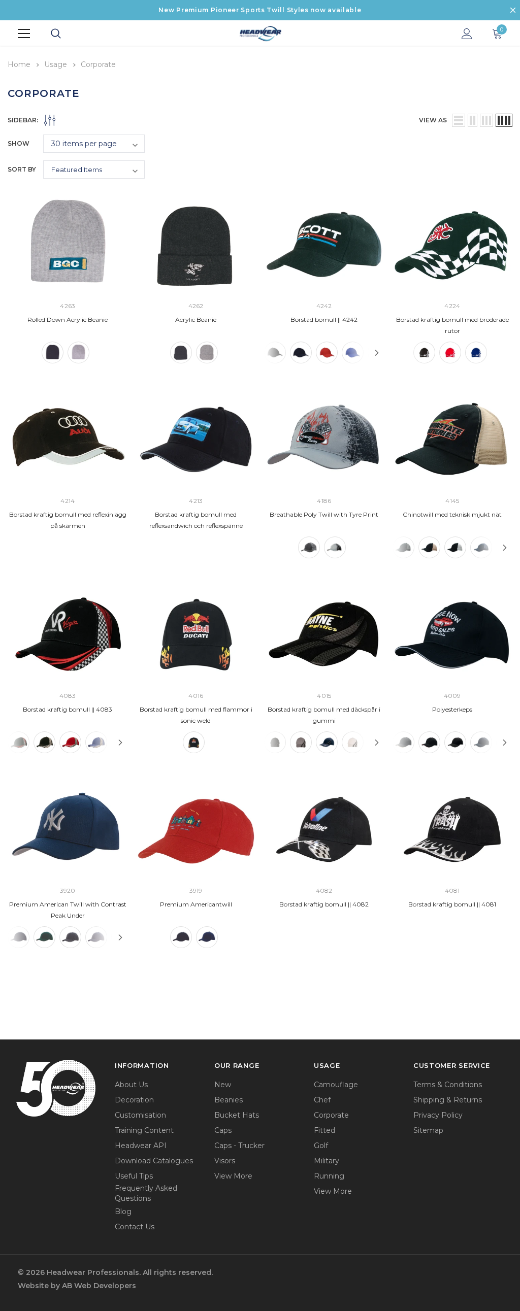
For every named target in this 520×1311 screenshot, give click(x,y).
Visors (224, 1160)
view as (433, 120)
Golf (321, 1145)
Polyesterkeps (452, 709)
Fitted (324, 1130)
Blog (123, 1211)
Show (18, 143)
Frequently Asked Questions (146, 1193)
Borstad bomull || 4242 (324, 319)
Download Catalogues (154, 1160)
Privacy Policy (438, 1115)
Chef (322, 1099)
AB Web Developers (99, 1285)
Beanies (228, 1099)
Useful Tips (134, 1176)
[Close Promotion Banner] (512, 10)
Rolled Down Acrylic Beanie (67, 319)
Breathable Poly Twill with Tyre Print (324, 514)
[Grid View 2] (472, 120)
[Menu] (24, 33)
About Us (131, 1084)
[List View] (458, 120)
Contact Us (134, 1226)
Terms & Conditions (447, 1084)
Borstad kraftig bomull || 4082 (324, 904)
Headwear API (141, 1145)
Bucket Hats (236, 1115)
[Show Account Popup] (467, 33)
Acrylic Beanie (195, 319)
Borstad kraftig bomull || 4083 (67, 709)
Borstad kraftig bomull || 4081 (452, 904)
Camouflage (336, 1084)
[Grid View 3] (486, 120)
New (222, 1084)
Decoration (134, 1099)
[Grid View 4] (504, 120)
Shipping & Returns (447, 1099)
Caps (223, 1130)
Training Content (144, 1130)
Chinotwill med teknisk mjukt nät (452, 514)
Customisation (140, 1115)
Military (326, 1160)
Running (329, 1176)
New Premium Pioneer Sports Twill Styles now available (259, 10)
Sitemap (428, 1130)
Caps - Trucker (239, 1145)
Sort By (22, 169)
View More (233, 1176)
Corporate (331, 1115)
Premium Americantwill (196, 904)
